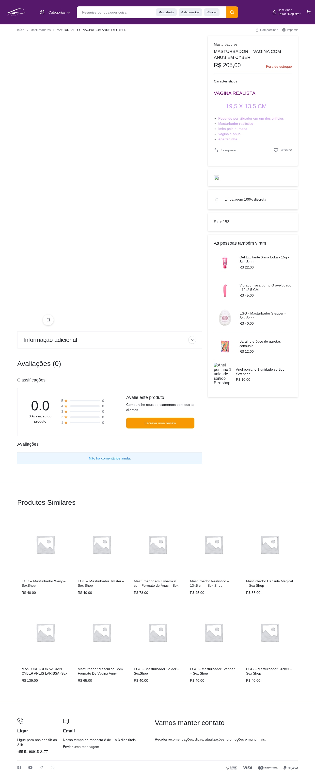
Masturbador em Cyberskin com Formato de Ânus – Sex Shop (156, 585)
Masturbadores (41, 30)
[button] (225, 150)
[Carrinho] (308, 12)
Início (20, 30)
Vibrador (212, 12)
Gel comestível (190, 12)
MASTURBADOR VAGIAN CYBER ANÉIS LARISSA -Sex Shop (44, 673)
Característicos (225, 81)
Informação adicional (50, 339)
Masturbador (166, 12)
